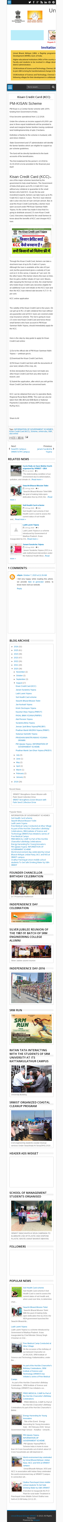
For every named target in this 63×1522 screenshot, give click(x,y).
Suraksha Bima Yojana (25, 723)
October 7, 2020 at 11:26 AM (35, 575)
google (38, 2)
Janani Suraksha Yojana (26, 690)
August (19, 683)
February (20, 773)
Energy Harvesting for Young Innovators (28, 844)
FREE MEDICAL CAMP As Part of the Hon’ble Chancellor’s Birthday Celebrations (29, 840)
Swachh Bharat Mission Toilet (28, 701)
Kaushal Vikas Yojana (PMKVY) (29, 712)
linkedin (46, 2)
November (20, 672)
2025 (16, 650)
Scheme (34, 431)
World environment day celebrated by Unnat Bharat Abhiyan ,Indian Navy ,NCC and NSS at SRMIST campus (30, 854)
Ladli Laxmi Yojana (24, 693)
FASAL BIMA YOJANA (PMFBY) (29, 716)
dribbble (50, 2)
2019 (16, 782)
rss (42, 2)
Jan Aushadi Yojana (24, 704)
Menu (9, 2)
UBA (50, 431)
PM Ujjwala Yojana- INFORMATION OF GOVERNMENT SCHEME (27, 848)
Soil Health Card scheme (26, 697)
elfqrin (19, 575)
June (18, 759)
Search (53, 87)
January (19, 777)
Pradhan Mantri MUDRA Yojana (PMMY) (32, 730)
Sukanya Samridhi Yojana (26, 734)
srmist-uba (43, 431)
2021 (16, 665)
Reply (19, 589)
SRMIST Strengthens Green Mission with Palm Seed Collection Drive (29, 801)
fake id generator (36, 582)
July (18, 755)
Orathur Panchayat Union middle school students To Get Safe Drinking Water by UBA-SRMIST (30, 862)
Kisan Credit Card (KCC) (33, 97)
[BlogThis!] (13, 437)
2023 (16, 658)
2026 (16, 647)
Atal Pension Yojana (24, 719)
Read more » (37, 479)
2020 (16, 669)
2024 (16, 654)
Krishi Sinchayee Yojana (26, 708)
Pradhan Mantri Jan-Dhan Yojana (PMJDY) (34, 750)
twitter (30, 2)
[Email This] (10, 437)
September (21, 679)
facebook (34, 2)
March (19, 770)
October (19, 676)
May (18, 762)
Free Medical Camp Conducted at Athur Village (31, 826)
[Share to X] (16, 437)
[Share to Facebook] (19, 437)
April (18, 766)
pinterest (54, 2)
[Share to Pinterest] (22, 437)
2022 (16, 661)
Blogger (36, 1520)
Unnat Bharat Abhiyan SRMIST (24, 1516)
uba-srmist (13, 434)
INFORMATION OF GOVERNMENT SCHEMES (33, 429)
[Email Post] (26, 437)
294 (39, 508)
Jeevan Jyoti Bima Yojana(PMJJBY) (30, 727)
